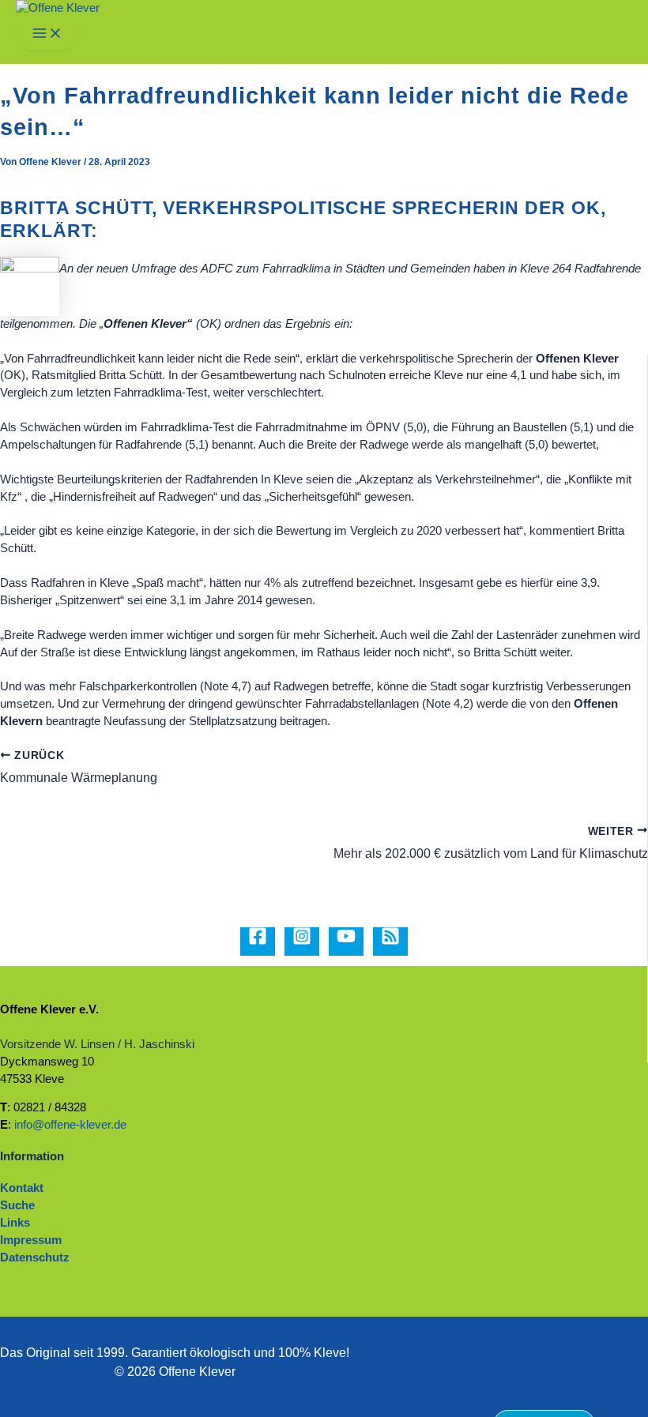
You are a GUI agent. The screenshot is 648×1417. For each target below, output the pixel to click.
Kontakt (21, 1188)
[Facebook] (257, 941)
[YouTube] (346, 941)
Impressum (31, 1240)
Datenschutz (35, 1257)
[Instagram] (301, 941)
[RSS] (390, 941)
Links (15, 1222)
